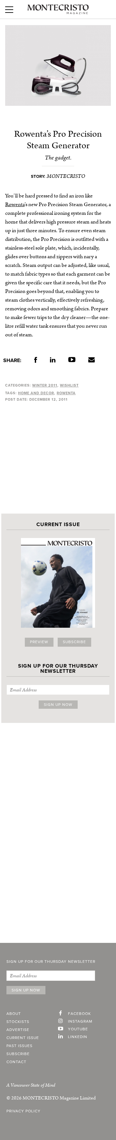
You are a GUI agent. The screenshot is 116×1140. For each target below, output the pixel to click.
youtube (78, 1029)
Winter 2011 (44, 385)
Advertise (17, 1030)
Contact (16, 1062)
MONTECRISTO (66, 176)
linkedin (77, 1037)
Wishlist (69, 385)
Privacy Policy (23, 1111)
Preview (39, 642)
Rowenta (14, 204)
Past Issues (19, 1046)
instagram (80, 1022)
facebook (79, 1014)
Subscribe (74, 642)
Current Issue (22, 1038)
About (13, 1014)
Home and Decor (36, 393)
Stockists (17, 1022)
